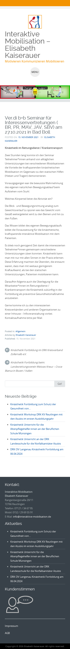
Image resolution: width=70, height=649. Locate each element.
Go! (60, 384)
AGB (7, 633)
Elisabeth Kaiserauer (26, 334)
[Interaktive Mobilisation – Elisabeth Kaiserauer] (35, 22)
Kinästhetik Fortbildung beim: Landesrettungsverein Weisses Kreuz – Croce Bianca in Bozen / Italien (33, 366)
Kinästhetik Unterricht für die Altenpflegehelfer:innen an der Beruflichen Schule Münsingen (34, 429)
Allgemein (20, 331)
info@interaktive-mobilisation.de (32, 516)
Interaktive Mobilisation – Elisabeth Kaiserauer (27, 45)
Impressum (11, 626)
